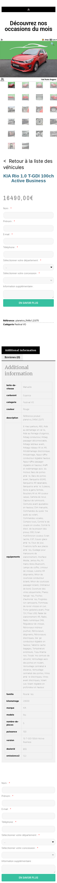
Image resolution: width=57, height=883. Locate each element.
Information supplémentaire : (18, 286)
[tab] (21, 350)
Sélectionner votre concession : (20, 273)
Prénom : (8, 221)
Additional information (20, 350)
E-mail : (7, 234)
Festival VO (20, 324)
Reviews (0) (12, 357)
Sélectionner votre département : (21, 260)
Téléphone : (9, 247)
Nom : (6, 208)
